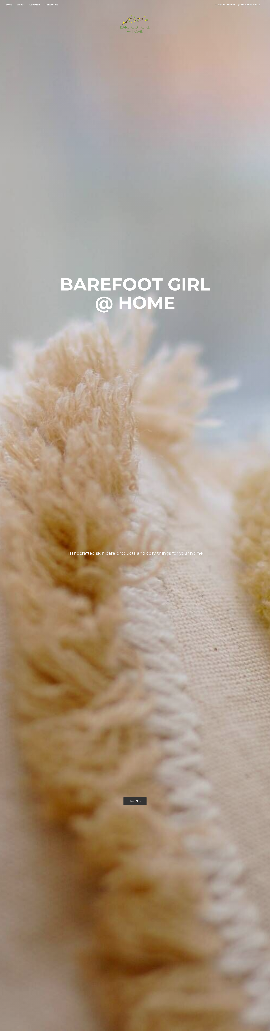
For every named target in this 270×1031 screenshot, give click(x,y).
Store (9, 4)
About (20, 4)
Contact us (51, 4)
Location (34, 4)
